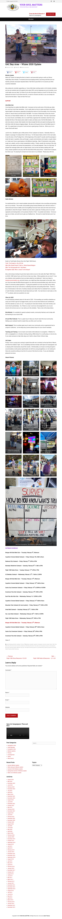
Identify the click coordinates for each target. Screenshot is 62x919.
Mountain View (33, 645)
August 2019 (11, 844)
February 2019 (11, 849)
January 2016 (11, 903)
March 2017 (10, 879)
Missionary (23, 645)
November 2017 (11, 870)
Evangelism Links (12, 749)
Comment (8, 670)
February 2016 (11, 901)
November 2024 (11, 788)
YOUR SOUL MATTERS (31, 4)
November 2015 (11, 907)
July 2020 (10, 825)
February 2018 (11, 866)
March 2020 (10, 833)
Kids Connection (17, 645)
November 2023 (11, 798)
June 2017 (10, 875)
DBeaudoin (17, 67)
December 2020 (11, 818)
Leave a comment (25, 67)
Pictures (22, 644)
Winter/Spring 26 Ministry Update (15, 767)
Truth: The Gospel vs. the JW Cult (14, 263)
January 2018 (11, 868)
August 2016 (11, 890)
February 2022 (11, 809)
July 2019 (10, 846)
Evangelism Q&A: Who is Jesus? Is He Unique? (17, 269)
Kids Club (12, 645)
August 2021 (11, 812)
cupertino (36, 644)
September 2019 (11, 842)
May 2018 (10, 862)
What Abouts (11, 758)
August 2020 (11, 824)
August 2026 (11, 779)
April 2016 (10, 898)
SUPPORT (8, 101)
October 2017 (11, 872)
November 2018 (11, 855)
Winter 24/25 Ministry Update (14, 772)
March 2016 (10, 899)
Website (7, 707)
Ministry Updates (16, 644)
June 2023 (10, 801)
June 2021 (10, 814)
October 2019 (11, 840)
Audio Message (10, 644)
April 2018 (10, 864)
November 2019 (11, 838)
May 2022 (10, 807)
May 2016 (10, 896)
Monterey (28, 645)
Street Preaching (15, 649)
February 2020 (11, 835)
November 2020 (11, 820)
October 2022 (11, 805)
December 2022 (11, 803)
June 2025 (10, 785)
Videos (9, 756)
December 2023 (11, 796)
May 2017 (10, 877)
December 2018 (11, 853)
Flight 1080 (52, 644)
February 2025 (11, 787)
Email (7, 700)
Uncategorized (11, 754)
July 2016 (10, 892)
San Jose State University (28, 647)
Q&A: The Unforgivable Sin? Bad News (15, 267)
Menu (31, 19)
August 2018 (11, 859)
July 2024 (10, 790)
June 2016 (10, 894)
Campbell (31, 644)
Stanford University (52, 647)
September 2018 (11, 857)
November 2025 (11, 783)
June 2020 (10, 827)
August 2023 (11, 799)
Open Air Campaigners (41, 645)
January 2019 (11, 851)
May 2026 (10, 781)
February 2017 (11, 881)
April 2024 (10, 792)
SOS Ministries (41, 647)
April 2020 (10, 831)
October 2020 (11, 822)
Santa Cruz (35, 647)
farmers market (46, 644)
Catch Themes (47, 915)
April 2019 (10, 848)
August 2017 (11, 874)
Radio (15, 647)
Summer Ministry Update (13, 765)
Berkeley (27, 644)
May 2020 (10, 829)
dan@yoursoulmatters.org (12, 280)
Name (7, 692)
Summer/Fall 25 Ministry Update (15, 769)
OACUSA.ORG (50, 14)
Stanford (46, 647)
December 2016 (11, 885)
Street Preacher (8, 649)
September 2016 (11, 888)
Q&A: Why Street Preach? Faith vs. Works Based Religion (20, 265)
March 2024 (10, 794)
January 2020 (11, 837)
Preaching (11, 647)
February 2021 (11, 816)
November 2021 (11, 811)
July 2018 (10, 861)
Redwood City (19, 647)
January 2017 (11, 883)
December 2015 (11, 905)
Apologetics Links (12, 745)
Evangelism (40, 644)
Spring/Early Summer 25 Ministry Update (17, 770)
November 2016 (11, 887)
